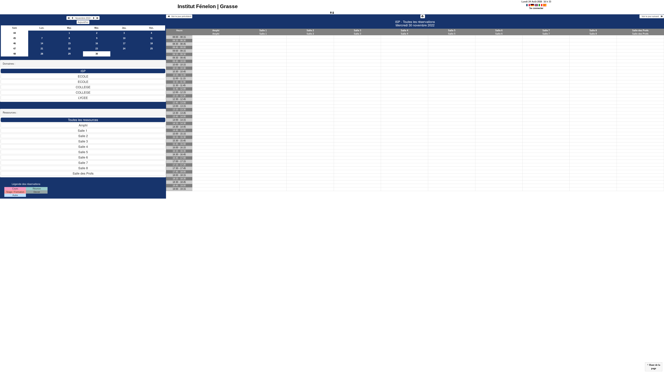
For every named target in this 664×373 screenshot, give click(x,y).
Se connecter (536, 8)
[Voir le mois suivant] (93, 18)
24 (124, 48)
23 (96, 48)
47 (14, 48)
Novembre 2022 (83, 17)
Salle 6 (498, 30)
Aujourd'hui (83, 22)
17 (124, 43)
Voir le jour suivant (650, 16)
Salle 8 (593, 30)
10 (124, 38)
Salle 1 (263, 30)
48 (14, 53)
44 (14, 33)
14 (42, 43)
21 (42, 48)
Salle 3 (357, 30)
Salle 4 (404, 30)
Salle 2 (310, 30)
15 (69, 43)
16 (96, 43)
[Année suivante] (97, 18)
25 (151, 48)
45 (14, 38)
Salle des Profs (640, 30)
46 (14, 43)
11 (151, 38)
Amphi (215, 30)
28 (42, 53)
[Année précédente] (68, 18)
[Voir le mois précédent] (72, 18)
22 (69, 48)
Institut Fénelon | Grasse (208, 6)
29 (69, 53)
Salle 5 (451, 30)
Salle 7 (546, 30)
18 (151, 43)
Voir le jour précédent (180, 16)
